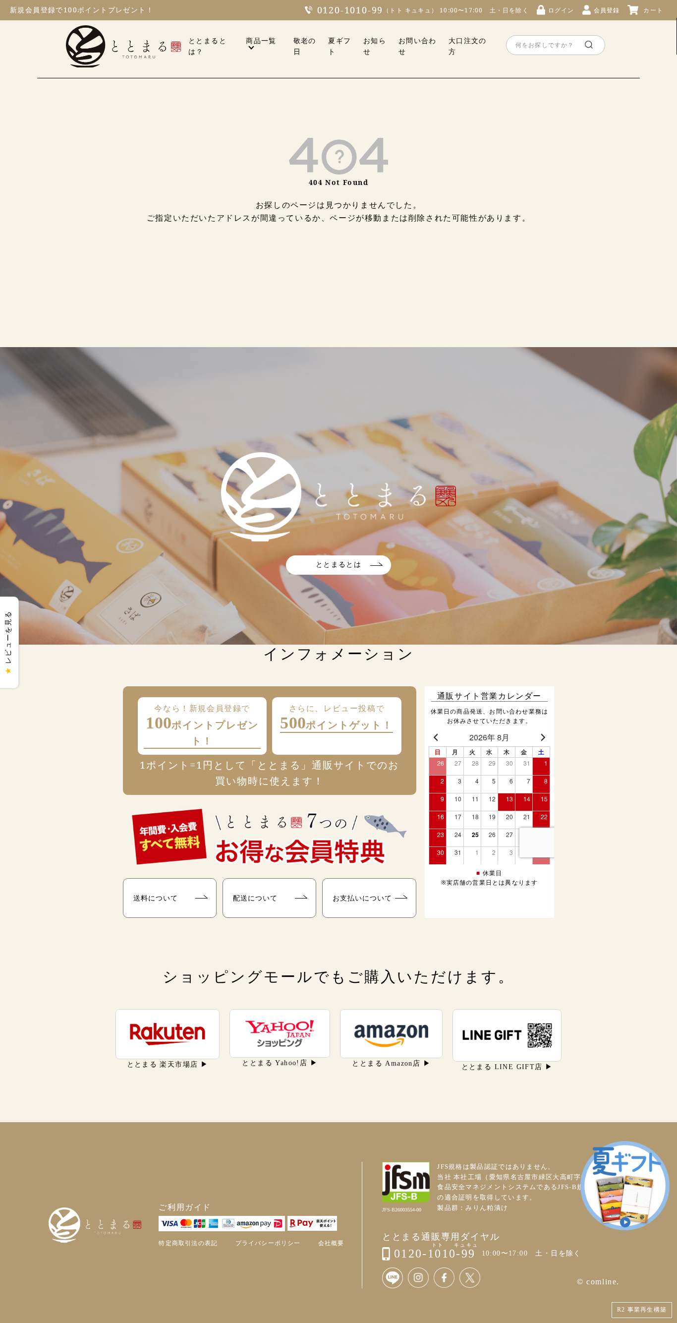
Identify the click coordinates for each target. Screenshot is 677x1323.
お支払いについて (362, 897)
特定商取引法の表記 (188, 1243)
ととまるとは (338, 564)
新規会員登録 (33, 9)
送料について (155, 897)
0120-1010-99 (350, 10)
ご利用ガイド (185, 1207)
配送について (255, 897)
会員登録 (607, 10)
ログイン (561, 10)
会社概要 (331, 1243)
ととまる (123, 46)
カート (653, 10)
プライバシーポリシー (268, 1243)
